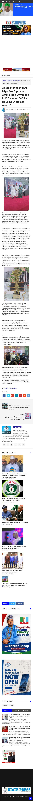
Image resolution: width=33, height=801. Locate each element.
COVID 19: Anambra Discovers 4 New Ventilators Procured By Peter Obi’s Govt (19, 716)
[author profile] (4, 111)
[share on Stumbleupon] (24, 395)
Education (4, 502)
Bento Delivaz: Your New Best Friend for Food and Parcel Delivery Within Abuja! (19, 728)
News (18, 80)
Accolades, (20, 109)
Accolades (9, 80)
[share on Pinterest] (20, 395)
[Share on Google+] (12, 395)
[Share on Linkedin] (16, 395)
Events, (25, 109)
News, (28, 109)
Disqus (12, 603)
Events (14, 80)
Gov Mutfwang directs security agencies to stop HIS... (24, 7)
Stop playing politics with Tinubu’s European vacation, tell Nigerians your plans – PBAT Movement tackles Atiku (14, 475)
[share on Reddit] (28, 395)
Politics (11, 705)
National (5, 705)
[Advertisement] (16, 51)
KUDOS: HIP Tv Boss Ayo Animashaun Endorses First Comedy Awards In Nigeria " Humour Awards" (19, 739)
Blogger (5, 603)
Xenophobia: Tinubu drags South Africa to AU (15, 522)
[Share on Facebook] (4, 395)
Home (4, 80)
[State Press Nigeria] (16, 21)
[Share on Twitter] (8, 395)
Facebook (19, 603)
